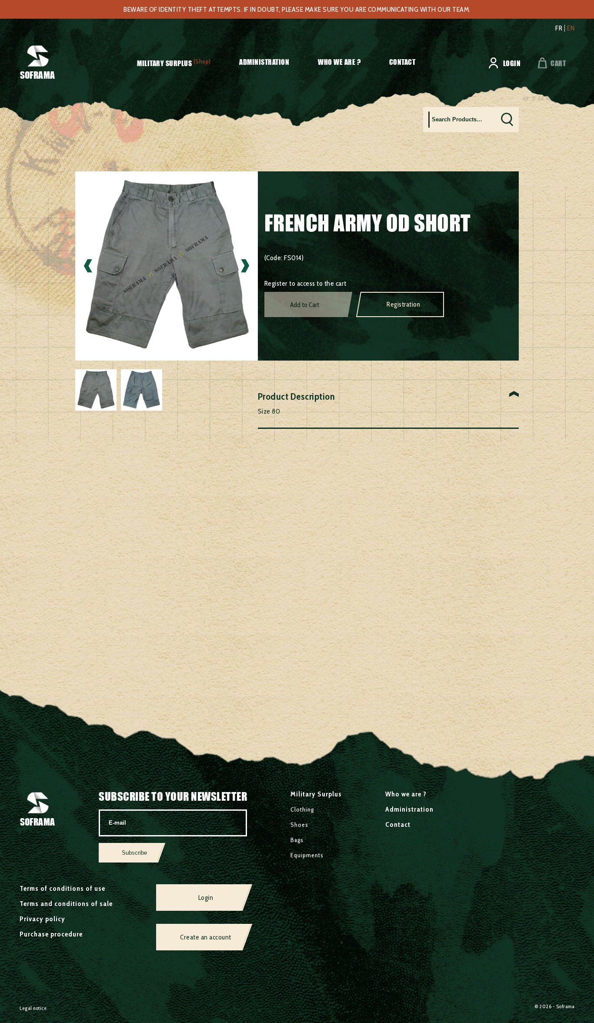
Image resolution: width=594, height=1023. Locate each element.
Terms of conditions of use (62, 888)
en (570, 28)
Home (28, 101)
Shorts (81, 101)
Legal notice (33, 1008)
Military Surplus (164, 63)
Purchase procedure (51, 934)
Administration (264, 62)
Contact (402, 62)
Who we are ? (339, 62)
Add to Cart (304, 305)
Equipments (307, 855)
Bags (297, 840)
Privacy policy (42, 919)
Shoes (299, 825)
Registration (403, 304)
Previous (88, 266)
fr (558, 28)
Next (245, 266)
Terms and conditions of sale (66, 903)
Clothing (55, 101)
